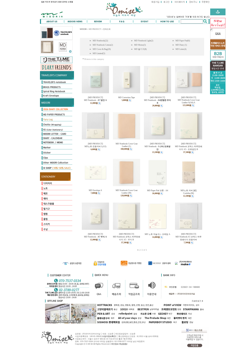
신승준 (132, 334)
